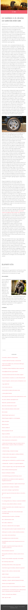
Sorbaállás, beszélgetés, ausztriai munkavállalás (11, 577)
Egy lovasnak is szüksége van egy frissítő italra (10, 490)
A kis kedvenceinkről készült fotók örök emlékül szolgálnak (12, 374)
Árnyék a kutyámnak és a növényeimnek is (9, 440)
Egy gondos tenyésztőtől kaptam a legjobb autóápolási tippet (13, 483)
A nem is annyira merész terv (7, 387)
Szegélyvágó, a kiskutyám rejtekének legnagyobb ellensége (13, 580)
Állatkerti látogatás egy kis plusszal (8, 415)
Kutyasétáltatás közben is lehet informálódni (10, 538)
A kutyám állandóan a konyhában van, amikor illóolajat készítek (13, 377)
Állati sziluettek (4, 412)
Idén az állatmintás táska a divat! (8, 519)
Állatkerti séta (7, 264)
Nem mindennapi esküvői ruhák (7, 561)
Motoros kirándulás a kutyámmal (8, 550)
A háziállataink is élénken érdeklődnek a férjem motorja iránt (13, 368)
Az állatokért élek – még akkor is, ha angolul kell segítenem (12, 463)
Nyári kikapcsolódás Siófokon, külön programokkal (11, 564)
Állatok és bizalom (5, 424)
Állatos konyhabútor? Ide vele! (7, 430)
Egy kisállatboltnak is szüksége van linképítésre (10, 486)
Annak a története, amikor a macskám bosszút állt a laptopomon (14, 437)
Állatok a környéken (5, 421)
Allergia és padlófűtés (6, 433)
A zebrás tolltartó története (7, 393)
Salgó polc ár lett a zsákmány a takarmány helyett (11, 571)
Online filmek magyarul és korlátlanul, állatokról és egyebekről (13, 567)
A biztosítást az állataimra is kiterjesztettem (10, 357)
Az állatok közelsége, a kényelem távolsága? (10, 451)
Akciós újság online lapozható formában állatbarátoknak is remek (14, 396)
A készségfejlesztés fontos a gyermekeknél (10, 371)
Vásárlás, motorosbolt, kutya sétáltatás (9, 594)
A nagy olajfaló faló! (5, 384)
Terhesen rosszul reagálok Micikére (8, 583)
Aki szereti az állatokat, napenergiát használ (10, 399)
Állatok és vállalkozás (6, 427)
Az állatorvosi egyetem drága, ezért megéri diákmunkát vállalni (13, 466)
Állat (14, 4)
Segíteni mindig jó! (5, 574)
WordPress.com (13, 607)
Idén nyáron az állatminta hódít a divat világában (11, 525)
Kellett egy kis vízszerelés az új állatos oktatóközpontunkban (13, 532)
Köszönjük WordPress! (8, 606)
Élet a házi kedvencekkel (6, 497)
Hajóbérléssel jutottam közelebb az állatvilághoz (11, 516)
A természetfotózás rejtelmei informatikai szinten (11, 390)
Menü (15, 11)
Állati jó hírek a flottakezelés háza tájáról (9, 405)
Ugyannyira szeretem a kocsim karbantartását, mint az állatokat (13, 586)
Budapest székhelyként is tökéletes (8, 472)
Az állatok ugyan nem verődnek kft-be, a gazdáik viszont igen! (13, 460)
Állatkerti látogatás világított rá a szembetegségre (11, 418)
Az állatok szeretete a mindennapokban (9, 457)
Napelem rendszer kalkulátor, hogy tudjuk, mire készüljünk (12, 558)
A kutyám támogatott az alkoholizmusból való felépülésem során (14, 380)
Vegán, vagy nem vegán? (6, 597)
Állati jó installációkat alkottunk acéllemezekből (10, 408)
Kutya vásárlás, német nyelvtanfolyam (9, 535)
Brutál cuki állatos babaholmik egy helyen (9, 469)
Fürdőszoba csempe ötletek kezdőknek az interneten (11, 504)
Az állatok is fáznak (5, 447)
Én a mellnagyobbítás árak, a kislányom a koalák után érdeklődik (14, 500)
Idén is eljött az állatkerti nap (7, 522)
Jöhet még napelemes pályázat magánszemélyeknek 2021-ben (13, 528)
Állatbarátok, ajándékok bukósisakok (8, 402)
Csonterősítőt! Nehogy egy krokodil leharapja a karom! (12, 476)
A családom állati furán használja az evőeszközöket (11, 360)
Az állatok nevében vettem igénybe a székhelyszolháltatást (13, 454)
